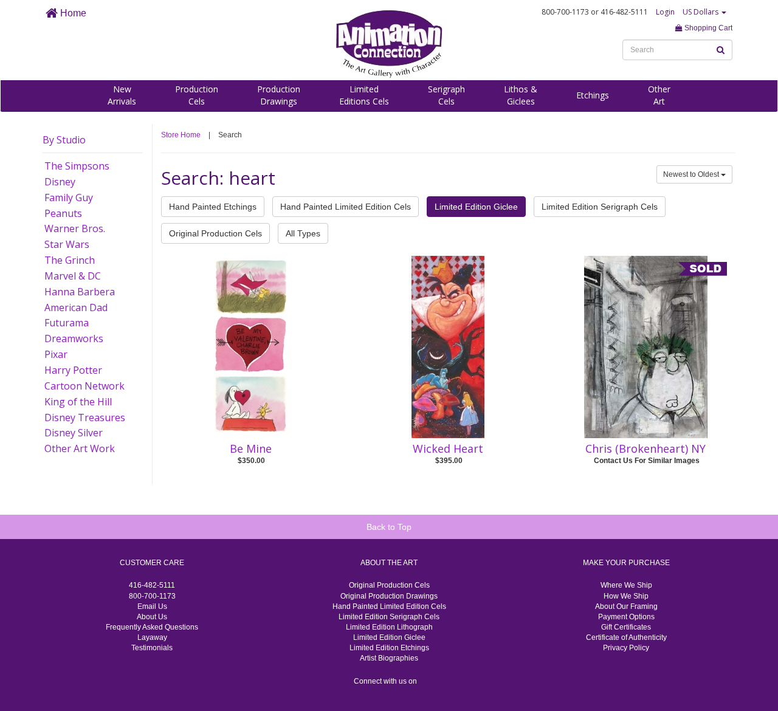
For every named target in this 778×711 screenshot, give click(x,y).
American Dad (76, 307)
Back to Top (389, 527)
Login (665, 12)
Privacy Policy (626, 648)
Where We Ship (626, 585)
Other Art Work (79, 448)
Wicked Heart (448, 448)
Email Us (152, 606)
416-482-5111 (152, 585)
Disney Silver (73, 432)
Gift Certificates (626, 627)
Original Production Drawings (389, 596)
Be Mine (251, 448)
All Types (303, 233)
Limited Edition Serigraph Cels (600, 206)
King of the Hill (78, 401)
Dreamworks (73, 338)
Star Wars (66, 244)
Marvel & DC (72, 276)
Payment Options (626, 617)
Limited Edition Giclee (476, 206)
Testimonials (152, 648)
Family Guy (68, 197)
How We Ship (626, 596)
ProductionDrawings (278, 95)
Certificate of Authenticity (626, 637)
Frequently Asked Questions (152, 627)
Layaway (152, 637)
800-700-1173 (152, 596)
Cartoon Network (84, 386)
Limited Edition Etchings (389, 648)
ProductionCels (196, 95)
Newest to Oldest (692, 174)
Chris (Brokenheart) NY (645, 448)
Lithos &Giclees (520, 95)
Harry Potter (73, 370)
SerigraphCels (446, 95)
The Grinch (69, 260)
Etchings (592, 95)
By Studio (64, 139)
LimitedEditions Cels (364, 95)
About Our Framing (626, 606)
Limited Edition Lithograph (389, 627)
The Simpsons (76, 166)
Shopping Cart (707, 28)
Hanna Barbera (79, 291)
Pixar (55, 354)
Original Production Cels (215, 233)
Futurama (66, 322)
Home (72, 13)
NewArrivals (122, 95)
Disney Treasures (84, 417)
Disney (59, 181)
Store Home (181, 135)
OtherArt (659, 95)
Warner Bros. (74, 228)
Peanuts (63, 213)
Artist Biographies (389, 658)
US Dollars (701, 12)
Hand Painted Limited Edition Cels (345, 206)
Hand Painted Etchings (212, 206)
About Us (152, 617)
